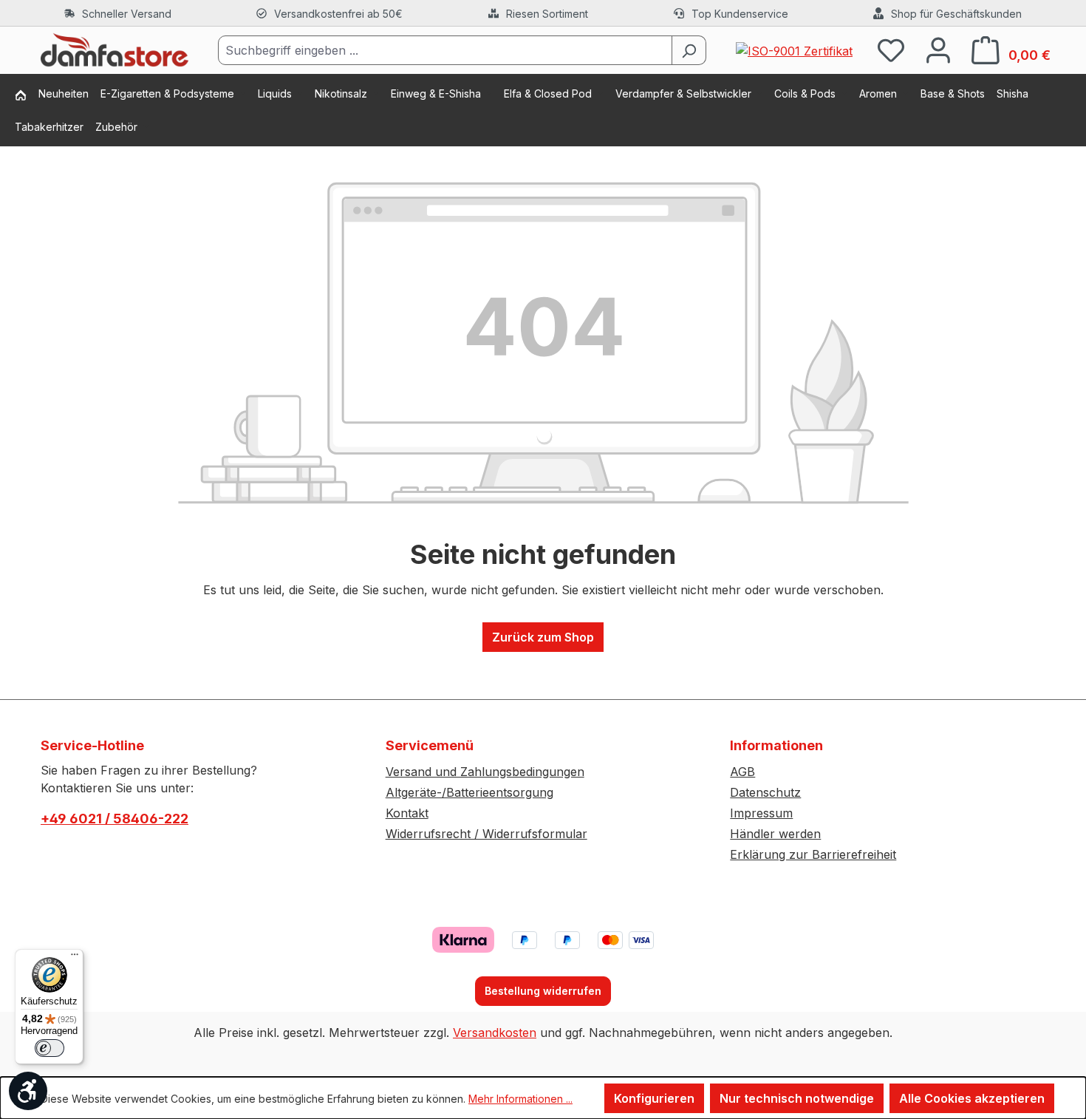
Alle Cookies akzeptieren (972, 1098)
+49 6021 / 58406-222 (114, 818)
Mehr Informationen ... (520, 1098)
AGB (742, 771)
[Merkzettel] (891, 50)
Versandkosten (494, 1032)
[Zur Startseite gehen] (114, 50)
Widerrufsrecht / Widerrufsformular (486, 833)
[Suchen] (689, 50)
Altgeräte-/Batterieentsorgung (469, 792)
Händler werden (775, 833)
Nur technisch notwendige (797, 1098)
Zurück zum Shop (543, 637)
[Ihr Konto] (938, 50)
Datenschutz (765, 792)
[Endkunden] (26, 96)
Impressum (761, 813)
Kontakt (407, 813)
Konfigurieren (654, 1098)
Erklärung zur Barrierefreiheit (813, 854)
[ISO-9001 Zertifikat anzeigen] (794, 49)
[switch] (49, 1048)
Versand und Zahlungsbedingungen (485, 771)
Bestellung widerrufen (543, 990)
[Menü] (74, 958)
